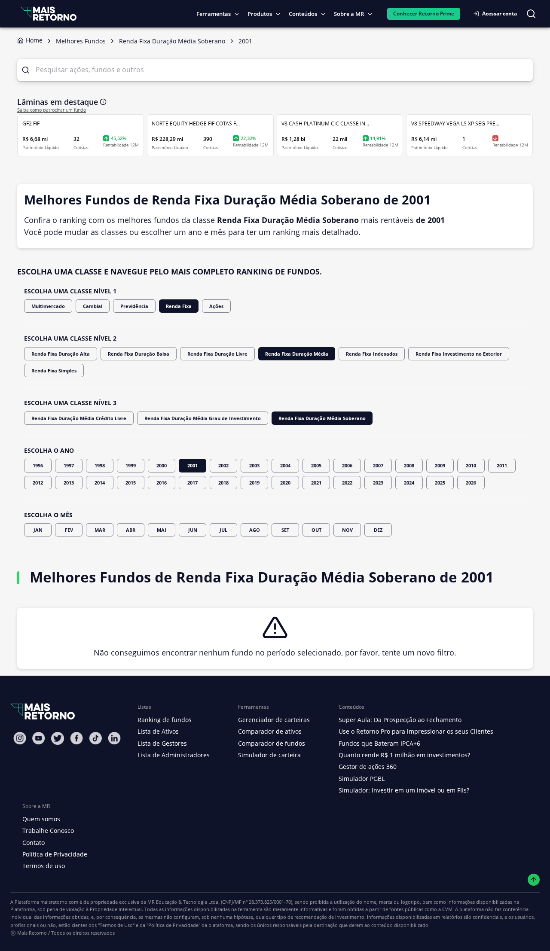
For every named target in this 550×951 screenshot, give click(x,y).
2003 (254, 465)
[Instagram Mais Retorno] (19, 738)
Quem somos (41, 819)
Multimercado (48, 306)
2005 (316, 465)
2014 (100, 482)
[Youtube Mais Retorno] (38, 738)
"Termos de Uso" (116, 925)
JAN (38, 530)
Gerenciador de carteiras (274, 720)
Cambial (92, 306)
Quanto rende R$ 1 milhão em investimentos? (404, 755)
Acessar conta (499, 13)
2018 (223, 482)
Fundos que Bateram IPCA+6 (379, 743)
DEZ (378, 530)
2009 (440, 465)
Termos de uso (43, 866)
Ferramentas (213, 14)
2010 (471, 465)
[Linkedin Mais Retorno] (114, 738)
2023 (378, 482)
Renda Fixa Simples (53, 370)
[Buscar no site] (531, 13)
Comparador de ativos (270, 731)
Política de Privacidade (54, 854)
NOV (347, 530)
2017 (192, 482)
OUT (316, 530)
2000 (161, 465)
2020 (285, 482)
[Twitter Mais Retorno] (57, 738)
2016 (161, 482)
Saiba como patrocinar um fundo (51, 110)
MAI (161, 530)
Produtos (260, 14)
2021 (316, 482)
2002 (223, 465)
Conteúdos (303, 14)
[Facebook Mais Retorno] (76, 738)
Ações (216, 306)
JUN (192, 530)
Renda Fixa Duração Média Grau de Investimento (202, 418)
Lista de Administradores (174, 755)
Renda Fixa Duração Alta (60, 354)
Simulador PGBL (362, 778)
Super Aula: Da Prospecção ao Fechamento (400, 720)
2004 (285, 465)
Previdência (134, 306)
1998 (100, 465)
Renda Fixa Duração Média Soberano (322, 418)
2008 (409, 465)
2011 (502, 465)
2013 (69, 482)
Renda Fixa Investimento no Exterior (459, 354)
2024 (409, 482)
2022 (347, 482)
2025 (440, 482)
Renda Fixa (179, 306)
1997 (69, 465)
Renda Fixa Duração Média (296, 354)
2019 (254, 482)
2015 (130, 482)
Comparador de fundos (271, 743)
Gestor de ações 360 (368, 766)
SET (285, 530)
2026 (471, 482)
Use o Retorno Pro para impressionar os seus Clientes (416, 731)
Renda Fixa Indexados (371, 354)
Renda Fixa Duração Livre (217, 354)
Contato (33, 842)
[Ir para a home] (48, 13)
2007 (378, 465)
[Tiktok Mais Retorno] (95, 738)
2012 (38, 482)
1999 (130, 465)
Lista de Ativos (158, 731)
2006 (347, 465)
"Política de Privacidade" (173, 925)
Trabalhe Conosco (48, 830)
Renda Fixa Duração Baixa (138, 354)
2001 (192, 465)
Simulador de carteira (269, 755)
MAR (100, 530)
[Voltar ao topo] (534, 880)
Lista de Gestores (162, 743)
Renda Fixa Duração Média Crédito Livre (78, 418)
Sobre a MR (349, 14)
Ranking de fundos (165, 720)
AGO (254, 530)
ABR (130, 530)
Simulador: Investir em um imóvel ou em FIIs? (404, 790)
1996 (38, 465)
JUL (223, 530)
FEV (69, 530)
